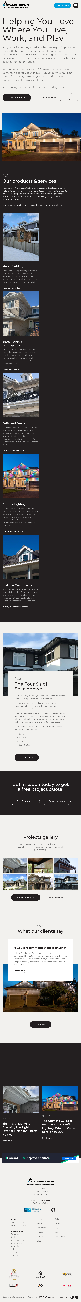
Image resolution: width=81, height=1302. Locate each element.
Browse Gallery (56, 897)
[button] (75, 5)
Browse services (48, 97)
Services (40, 1232)
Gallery (57, 1219)
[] (73, 97)
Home (39, 1219)
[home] (16, 5)
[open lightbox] (15, 865)
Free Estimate (62, 5)
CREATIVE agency (46, 1297)
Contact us (27, 757)
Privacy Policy (63, 1297)
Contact (57, 1232)
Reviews (57, 1223)
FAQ (56, 1228)
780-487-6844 (44, 1200)
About (40, 1223)
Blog (39, 1241)
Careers (40, 1237)
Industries (41, 1228)
